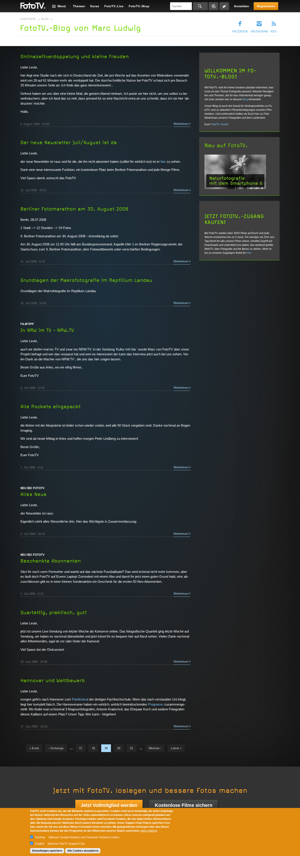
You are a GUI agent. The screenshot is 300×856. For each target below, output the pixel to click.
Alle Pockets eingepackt (50, 406)
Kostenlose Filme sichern (183, 805)
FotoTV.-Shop (139, 6)
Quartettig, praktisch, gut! (53, 612)
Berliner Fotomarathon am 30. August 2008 (74, 209)
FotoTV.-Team (219, 124)
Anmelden (241, 6)
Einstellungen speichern (47, 850)
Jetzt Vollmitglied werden (109, 805)
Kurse (94, 6)
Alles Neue (33, 494)
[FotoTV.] (32, 6)
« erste (34, 748)
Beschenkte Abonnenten (50, 561)
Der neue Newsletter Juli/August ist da (68, 142)
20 (118, 748)
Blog (45, 19)
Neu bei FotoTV (32, 488)
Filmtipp (27, 324)
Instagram (259, 31)
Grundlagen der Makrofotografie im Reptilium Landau (86, 280)
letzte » (176, 748)
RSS (274, 31)
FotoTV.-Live (113, 6)
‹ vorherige (56, 748)
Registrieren (266, 6)
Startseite (28, 19)
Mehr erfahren (149, 830)
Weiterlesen (180, 123)
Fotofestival (80, 699)
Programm (156, 704)
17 (80, 748)
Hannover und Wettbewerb (52, 680)
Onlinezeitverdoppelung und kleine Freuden (74, 56)
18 (93, 748)
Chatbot (39, 843)
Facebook (240, 31)
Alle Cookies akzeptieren (82, 850)
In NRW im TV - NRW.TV (47, 330)
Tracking (40, 837)
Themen (79, 6)
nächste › (155, 748)
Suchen (200, 6)
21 (131, 748)
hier (164, 161)
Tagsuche (224, 6)
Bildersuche (213, 6)
